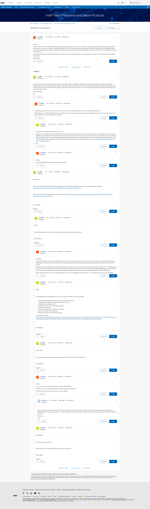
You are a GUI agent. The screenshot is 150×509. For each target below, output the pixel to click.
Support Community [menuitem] (6, 7)
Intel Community (34, 23)
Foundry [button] (55, 3)
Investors (52, 490)
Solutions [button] (28, 3)
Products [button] (11, 3)
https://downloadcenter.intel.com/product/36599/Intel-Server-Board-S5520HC (55, 188)
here (76, 474)
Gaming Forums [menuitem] (58, 7)
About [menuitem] (16, 7)
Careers (58, 490)
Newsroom (46, 490)
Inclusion (79, 490)
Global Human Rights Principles (118, 499)
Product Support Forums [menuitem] (44, 7)
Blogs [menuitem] (67, 7)
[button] (116, 37)
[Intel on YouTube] (35, 493)
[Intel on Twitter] (27, 493)
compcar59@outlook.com (107, 139)
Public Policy (86, 490)
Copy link (103, 97)
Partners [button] (47, 3)
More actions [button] (112, 28)
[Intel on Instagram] (39, 493)
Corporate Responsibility (69, 490)
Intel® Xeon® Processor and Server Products (65, 23)
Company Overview (28, 490)
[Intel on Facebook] (23, 493)
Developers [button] (38, 3)
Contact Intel (38, 490)
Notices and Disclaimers (51, 499)
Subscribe (99, 28)
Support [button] (19, 3)
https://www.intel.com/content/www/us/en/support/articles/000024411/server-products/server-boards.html (73, 195)
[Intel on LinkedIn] (31, 493)
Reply (113, 61)
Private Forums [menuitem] (76, 7)
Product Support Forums (46, 23)
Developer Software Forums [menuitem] (27, 7)
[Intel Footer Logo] (15, 495)
